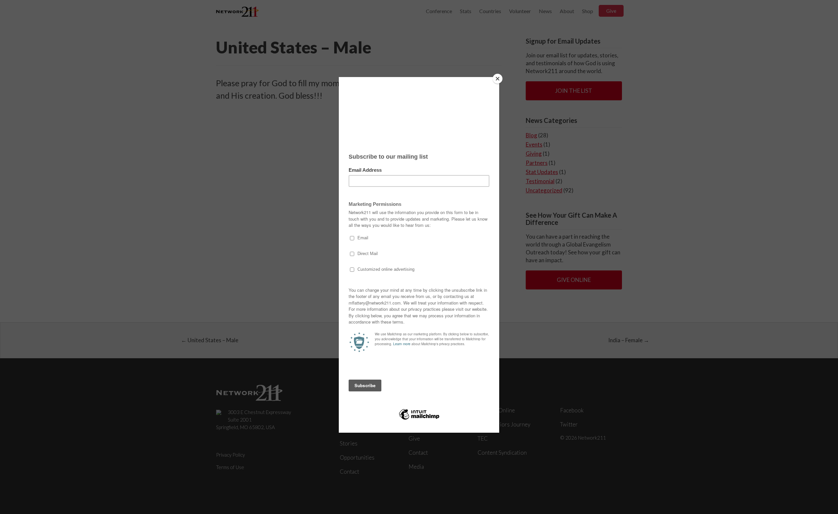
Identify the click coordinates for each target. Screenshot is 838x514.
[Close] (497, 79)
